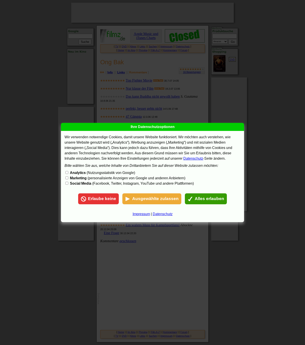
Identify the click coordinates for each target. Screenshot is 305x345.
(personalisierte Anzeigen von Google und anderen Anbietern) (127, 178)
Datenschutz (193, 158)
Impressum (141, 214)
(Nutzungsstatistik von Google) (102, 173)
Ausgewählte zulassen (155, 198)
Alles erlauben (209, 198)
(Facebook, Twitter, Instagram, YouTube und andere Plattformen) (132, 183)
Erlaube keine (102, 198)
